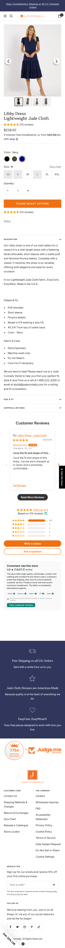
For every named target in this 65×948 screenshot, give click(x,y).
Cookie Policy (44, 831)
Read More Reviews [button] (32, 497)
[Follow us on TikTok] (38, 926)
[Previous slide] (6, 464)
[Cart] (59, 16)
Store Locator (12, 831)
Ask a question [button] (33, 551)
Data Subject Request (48, 844)
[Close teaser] (23, 943)
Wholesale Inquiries (47, 802)
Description (10, 239)
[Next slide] (58, 464)
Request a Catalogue (16, 825)
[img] (20, 440)
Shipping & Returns (14, 408)
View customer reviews (21, 605)
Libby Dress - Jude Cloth (32, 435)
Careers (40, 795)
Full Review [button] (19, 485)
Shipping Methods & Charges (15, 804)
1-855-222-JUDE (47, 380)
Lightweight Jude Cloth (24, 279)
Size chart (55, 166)
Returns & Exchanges (16, 812)
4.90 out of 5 (40, 510)
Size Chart (10, 819)
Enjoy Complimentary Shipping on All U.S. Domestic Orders (32, 6)
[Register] (53, 885)
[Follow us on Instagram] (24, 926)
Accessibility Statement (43, 817)
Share (7, 221)
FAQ (38, 808)
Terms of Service (46, 837)
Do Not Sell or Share (47, 850)
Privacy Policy (44, 825)
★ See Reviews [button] (62, 477)
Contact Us (10, 795)
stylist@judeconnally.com (28, 384)
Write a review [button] (32, 543)
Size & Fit (9, 399)
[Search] (11, 16)
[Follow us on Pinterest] (31, 926)
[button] (12, 124)
